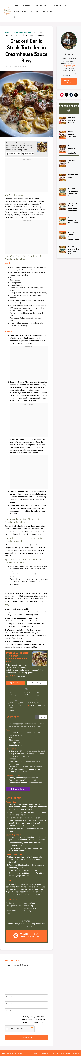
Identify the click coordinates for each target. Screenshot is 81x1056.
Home (16, 5)
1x (37, 717)
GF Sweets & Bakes (58, 5)
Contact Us (47, 11)
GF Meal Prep (41, 5)
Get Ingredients (18, 789)
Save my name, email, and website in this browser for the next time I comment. (33, 1019)
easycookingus (69, 66)
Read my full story (68, 81)
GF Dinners (27, 5)
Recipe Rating (10, 965)
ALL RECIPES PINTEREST (22, 32)
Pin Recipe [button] (38, 683)
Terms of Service (65, 1053)
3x (45, 717)
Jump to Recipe (14, 154)
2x (41, 717)
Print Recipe (29, 154)
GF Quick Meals (20, 11)
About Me (34, 11)
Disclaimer (45, 1053)
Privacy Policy (54, 1053)
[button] (14, 17)
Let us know (25, 937)
